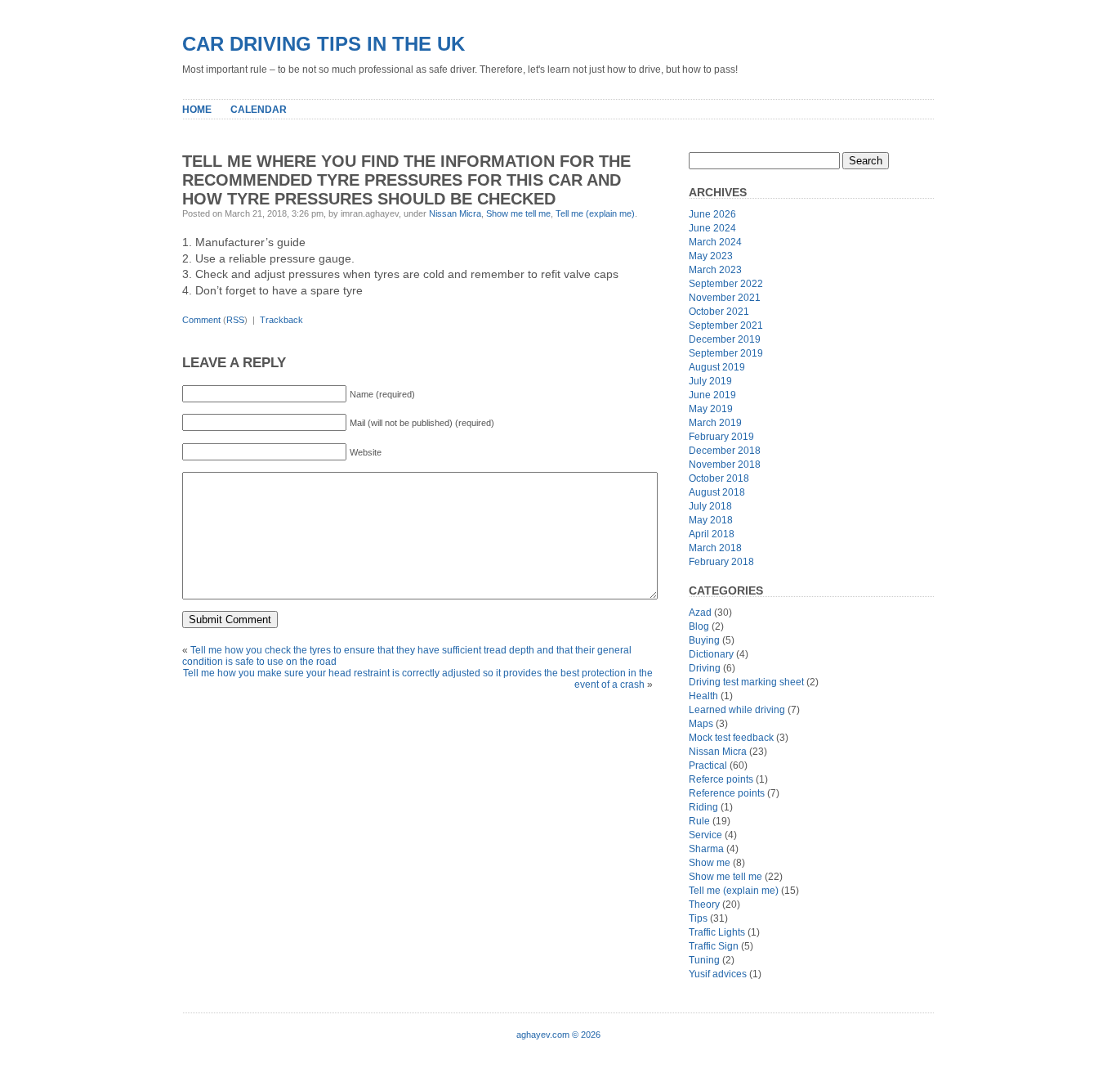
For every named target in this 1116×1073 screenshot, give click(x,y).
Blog (699, 626)
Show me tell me (518, 213)
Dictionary (711, 654)
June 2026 (712, 214)
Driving (705, 668)
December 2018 (725, 450)
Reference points (727, 793)
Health (703, 696)
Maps (701, 724)
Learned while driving (737, 710)
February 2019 (721, 436)
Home (197, 109)
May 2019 (711, 409)
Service (705, 835)
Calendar (258, 109)
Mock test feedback (731, 737)
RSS (235, 320)
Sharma (706, 849)
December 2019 (725, 339)
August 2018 (717, 492)
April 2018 (711, 534)
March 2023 (715, 270)
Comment (201, 320)
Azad (700, 612)
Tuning (704, 960)
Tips (698, 918)
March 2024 (715, 242)
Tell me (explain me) (595, 213)
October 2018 (719, 478)
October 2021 (719, 311)
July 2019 (710, 381)
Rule (699, 821)
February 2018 (721, 562)
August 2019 (717, 367)
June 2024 (712, 228)
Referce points (721, 779)
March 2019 (715, 423)
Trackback (281, 320)
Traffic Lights (717, 932)
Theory (704, 904)
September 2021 (726, 325)
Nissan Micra (455, 213)
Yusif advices (718, 974)
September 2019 (726, 353)
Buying (704, 640)
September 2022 (726, 284)
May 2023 (711, 256)
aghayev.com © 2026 (558, 1034)
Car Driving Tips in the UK (323, 44)
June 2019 (712, 395)
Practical (708, 765)
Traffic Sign (714, 946)
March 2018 (715, 548)
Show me (709, 863)
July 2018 (710, 506)
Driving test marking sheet (746, 682)
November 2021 (725, 297)
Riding (703, 807)
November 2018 (725, 464)
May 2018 (711, 520)
